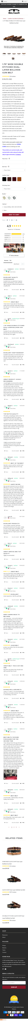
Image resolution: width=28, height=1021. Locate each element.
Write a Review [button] (14, 255)
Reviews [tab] (6, 260)
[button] (21, 289)
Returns (4, 947)
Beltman (10, 1007)
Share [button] (6, 289)
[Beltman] (14, 11)
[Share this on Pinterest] (11, 220)
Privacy (4, 945)
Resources (5, 935)
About (3, 937)
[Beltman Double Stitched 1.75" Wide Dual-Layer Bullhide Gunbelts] (14, 38)
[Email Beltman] (5, 969)
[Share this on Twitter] (7, 220)
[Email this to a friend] (16, 220)
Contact (4, 952)
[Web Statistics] (3, 1020)
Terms (3, 950)
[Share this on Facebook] (9, 220)
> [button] (19, 827)
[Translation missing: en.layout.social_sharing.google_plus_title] (14, 220)
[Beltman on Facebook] (3, 969)
